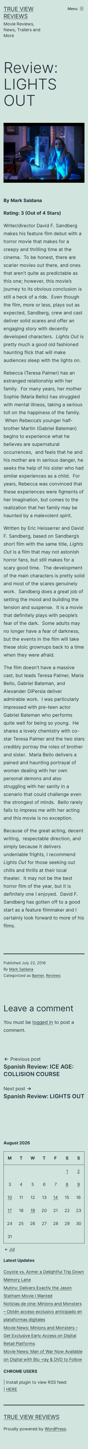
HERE (11, 1389)
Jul (12, 1249)
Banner (38, 975)
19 (33, 1210)
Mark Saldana (21, 969)
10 (10, 1197)
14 (55, 1197)
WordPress (55, 1428)
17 (10, 1210)
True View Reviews (31, 1417)
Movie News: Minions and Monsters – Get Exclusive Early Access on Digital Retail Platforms (41, 1335)
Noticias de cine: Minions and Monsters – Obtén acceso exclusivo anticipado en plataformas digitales (43, 1311)
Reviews (53, 975)
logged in (42, 1022)
